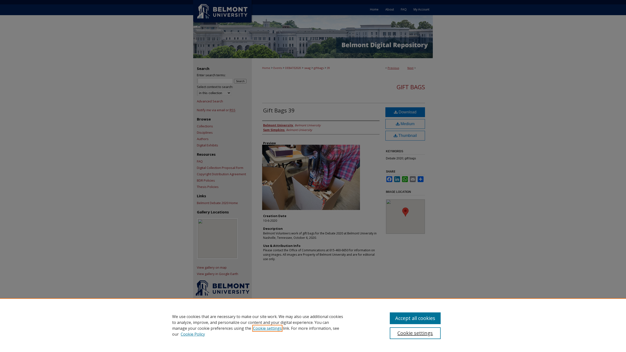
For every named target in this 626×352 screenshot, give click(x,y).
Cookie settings (267, 328)
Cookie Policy (193, 334)
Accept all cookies (415, 318)
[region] (313, 325)
